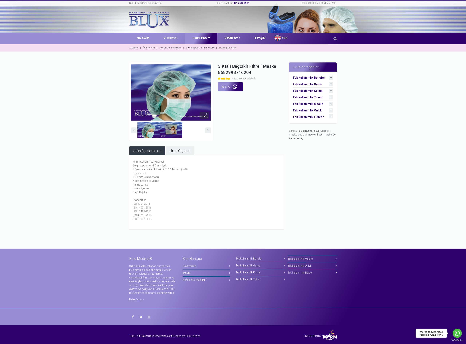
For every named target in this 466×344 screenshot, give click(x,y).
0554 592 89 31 (329, 3)
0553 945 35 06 (310, 3)
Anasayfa (134, 47)
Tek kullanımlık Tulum (248, 279)
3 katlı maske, (325, 134)
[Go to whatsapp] (457, 333)
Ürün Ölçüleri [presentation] (179, 151)
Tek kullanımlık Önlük (300, 265)
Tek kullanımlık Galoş (248, 265)
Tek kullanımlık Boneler (249, 258)
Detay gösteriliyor (228, 47)
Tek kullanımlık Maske (170, 47)
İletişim (187, 273)
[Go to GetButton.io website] (457, 340)
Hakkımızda (189, 266)
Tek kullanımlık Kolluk (248, 272)
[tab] (147, 150)
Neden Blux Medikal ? (195, 279)
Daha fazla (135, 299)
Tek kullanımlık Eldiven (300, 272)
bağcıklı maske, (307, 134)
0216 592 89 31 (241, 3)
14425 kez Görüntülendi (243, 78)
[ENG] (277, 34)
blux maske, (306, 130)
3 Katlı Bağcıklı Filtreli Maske (200, 47)
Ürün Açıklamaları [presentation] (147, 151)
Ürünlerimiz (149, 47)
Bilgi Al (226, 87)
